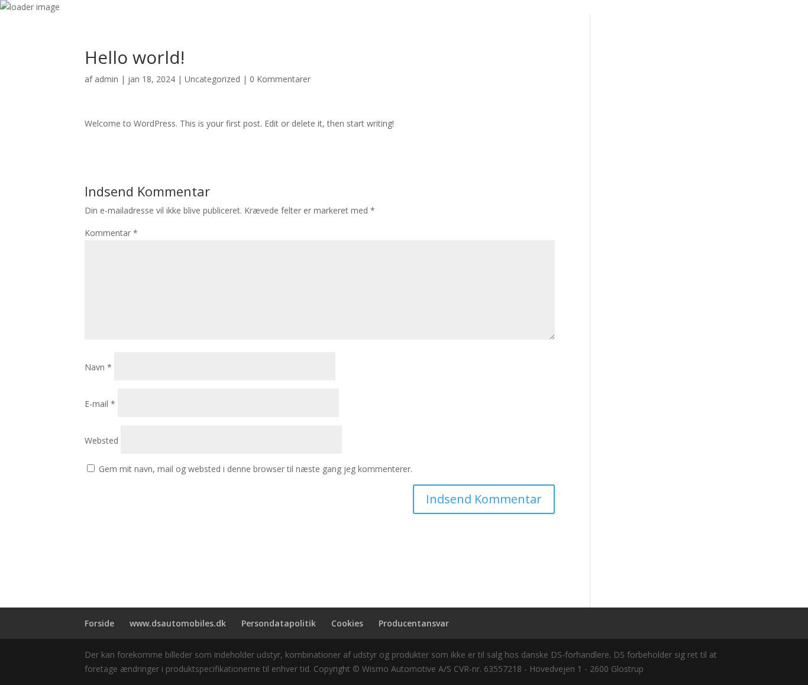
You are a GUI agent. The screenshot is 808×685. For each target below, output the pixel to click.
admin (106, 79)
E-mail (100, 403)
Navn (98, 367)
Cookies (347, 623)
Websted (101, 440)
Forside (99, 623)
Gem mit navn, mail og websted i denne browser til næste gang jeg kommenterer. (255, 468)
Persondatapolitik (278, 623)
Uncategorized (212, 79)
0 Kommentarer (280, 79)
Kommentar (111, 232)
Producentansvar (414, 623)
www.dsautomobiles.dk (178, 623)
